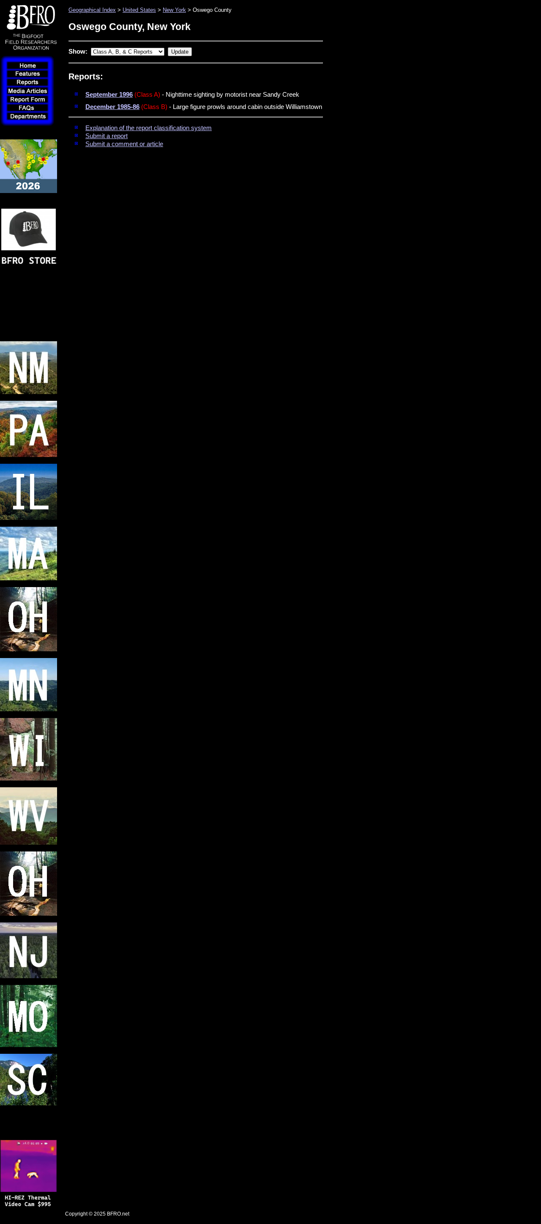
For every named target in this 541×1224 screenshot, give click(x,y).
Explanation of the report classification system (148, 128)
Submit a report (106, 136)
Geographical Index (92, 10)
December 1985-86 (112, 106)
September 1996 (109, 94)
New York (174, 10)
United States (139, 10)
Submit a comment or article (124, 144)
